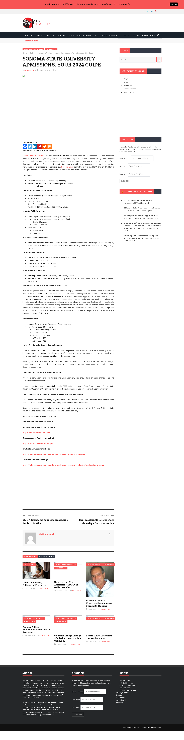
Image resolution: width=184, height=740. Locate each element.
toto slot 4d (120, 702)
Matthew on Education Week (138, 191)
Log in (126, 82)
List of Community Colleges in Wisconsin (34, 583)
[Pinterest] (39, 146)
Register (127, 78)
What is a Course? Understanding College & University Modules (99, 603)
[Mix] (49, 146)
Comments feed (130, 89)
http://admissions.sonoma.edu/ (37, 432)
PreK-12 (39, 35)
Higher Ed (50, 35)
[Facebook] (25, 146)
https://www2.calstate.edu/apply (38, 443)
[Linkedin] (35, 146)
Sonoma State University (33, 156)
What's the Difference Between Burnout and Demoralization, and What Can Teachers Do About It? (142, 225)
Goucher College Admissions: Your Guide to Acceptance (36, 630)
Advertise (61, 35)
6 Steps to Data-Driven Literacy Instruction (142, 208)
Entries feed (128, 85)
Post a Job (125, 35)
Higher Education (51, 49)
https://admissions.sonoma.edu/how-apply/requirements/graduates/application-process (63, 465)
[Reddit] (44, 146)
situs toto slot (121, 700)
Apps (96, 35)
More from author (46, 557)
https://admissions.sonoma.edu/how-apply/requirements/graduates (54, 454)
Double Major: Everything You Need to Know (99, 637)
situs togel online (122, 693)
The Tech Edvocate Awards (80, 35)
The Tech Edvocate (109, 35)
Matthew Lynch (29, 70)
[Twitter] (30, 146)
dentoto (119, 695)
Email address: (125, 158)
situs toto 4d (120, 697)
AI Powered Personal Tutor (144, 35)
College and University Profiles (33, 49)
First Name (124, 166)
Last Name (124, 174)
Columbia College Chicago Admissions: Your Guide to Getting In (67, 638)
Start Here (28, 35)
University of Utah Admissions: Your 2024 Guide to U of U (66, 585)
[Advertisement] (68, 486)
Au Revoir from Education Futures (138, 200)
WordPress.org (129, 92)
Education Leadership (94, 565)
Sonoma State (67, 167)
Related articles (30, 557)
